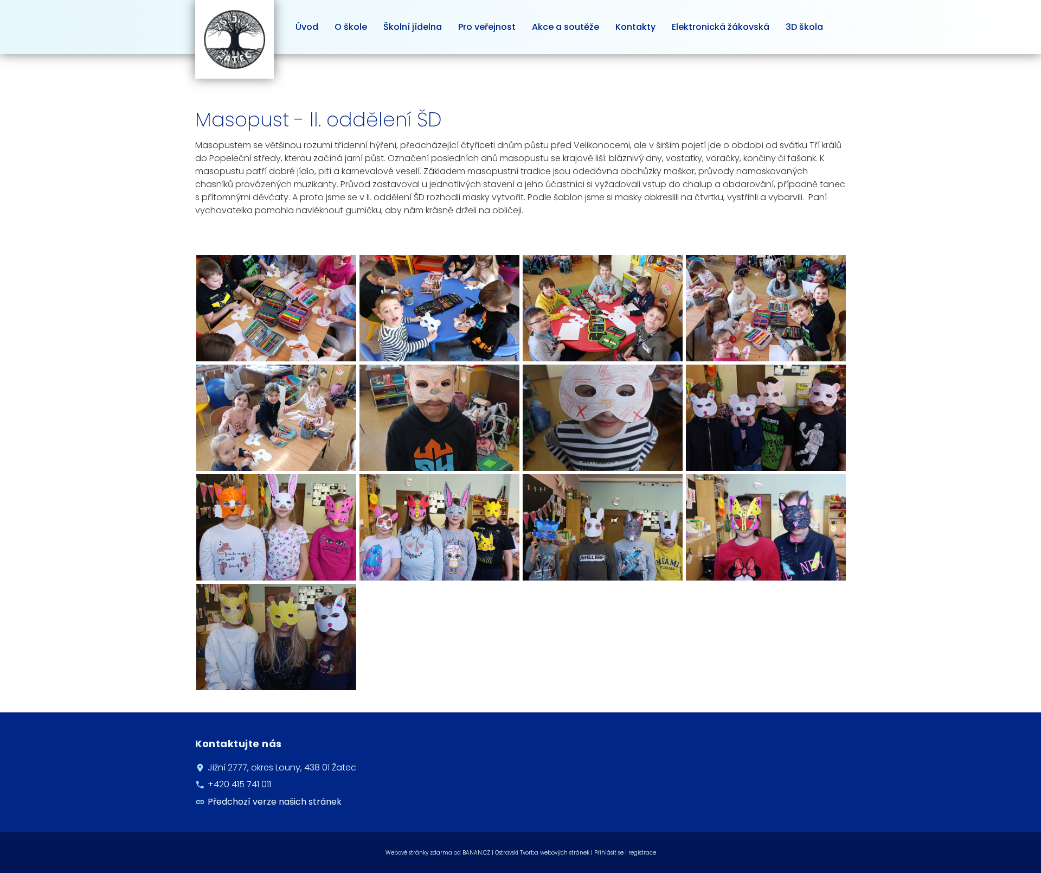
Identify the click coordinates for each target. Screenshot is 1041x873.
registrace (642, 853)
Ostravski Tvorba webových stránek (542, 853)
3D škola (804, 27)
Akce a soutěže (565, 27)
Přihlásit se (609, 853)
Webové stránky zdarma (418, 853)
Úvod (306, 27)
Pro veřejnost (487, 27)
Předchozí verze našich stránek (275, 801)
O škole (351, 27)
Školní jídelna (412, 27)
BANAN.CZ (476, 853)
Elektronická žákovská (720, 27)
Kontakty (635, 27)
